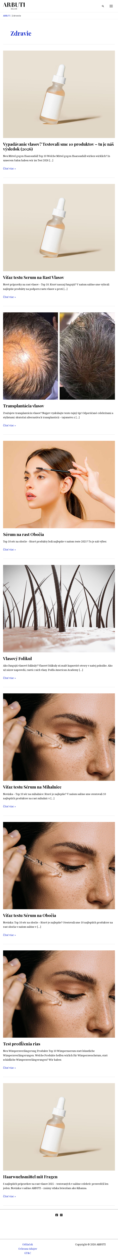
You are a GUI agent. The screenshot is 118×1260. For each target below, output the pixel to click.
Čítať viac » (9, 169)
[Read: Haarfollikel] (59, 608)
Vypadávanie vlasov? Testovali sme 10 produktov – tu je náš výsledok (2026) (58, 146)
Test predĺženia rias (21, 1043)
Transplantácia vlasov (23, 405)
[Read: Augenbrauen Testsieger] (59, 865)
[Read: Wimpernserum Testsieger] (59, 737)
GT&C (27, 1253)
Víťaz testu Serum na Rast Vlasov (33, 277)
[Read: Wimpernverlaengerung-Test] (59, 993)
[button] (103, 6)
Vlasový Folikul (17, 658)
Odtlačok (27, 1244)
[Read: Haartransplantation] (59, 356)
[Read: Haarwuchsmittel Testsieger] (59, 227)
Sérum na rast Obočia (23, 534)
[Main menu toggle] (111, 6)
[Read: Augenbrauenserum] (59, 484)
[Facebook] (56, 1215)
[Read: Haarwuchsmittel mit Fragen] (59, 1126)
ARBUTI (6, 15)
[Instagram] (61, 1215)
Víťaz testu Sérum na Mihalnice (32, 787)
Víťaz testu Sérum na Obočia (29, 915)
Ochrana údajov (27, 1248)
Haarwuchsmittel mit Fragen (30, 1176)
